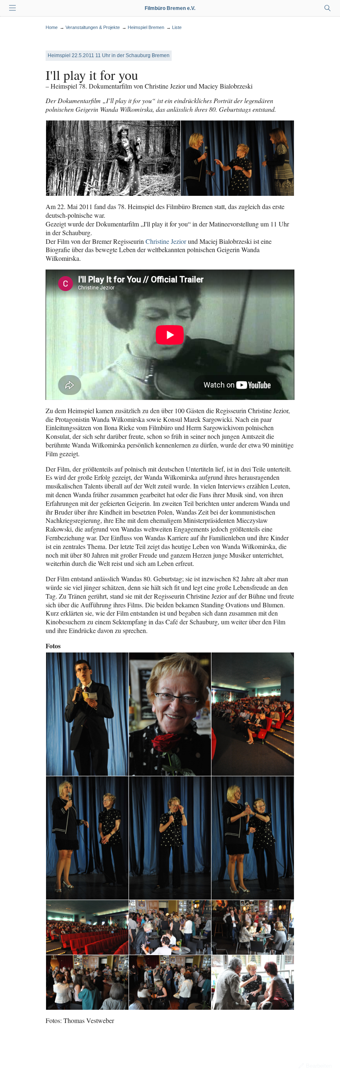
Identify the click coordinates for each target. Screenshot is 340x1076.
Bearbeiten (319, 1066)
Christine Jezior (166, 241)
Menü (12, 8)
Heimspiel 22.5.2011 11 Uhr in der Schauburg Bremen (109, 55)
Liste (177, 27)
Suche (327, 8)
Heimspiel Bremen (146, 27)
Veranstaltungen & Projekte (93, 27)
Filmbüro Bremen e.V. (170, 8)
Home (52, 27)
